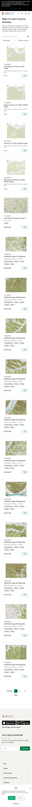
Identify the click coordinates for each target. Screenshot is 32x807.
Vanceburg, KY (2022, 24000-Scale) (14, 67)
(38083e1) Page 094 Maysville (14, 297)
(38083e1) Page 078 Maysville (14, 379)
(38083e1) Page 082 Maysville (14, 501)
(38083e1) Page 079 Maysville (14, 542)
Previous (9, 691)
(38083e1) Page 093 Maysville (14, 665)
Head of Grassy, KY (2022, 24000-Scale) (16, 106)
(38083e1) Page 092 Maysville (14, 338)
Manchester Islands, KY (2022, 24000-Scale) (14, 181)
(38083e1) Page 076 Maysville (14, 460)
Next (16, 695)
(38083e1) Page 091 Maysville (14, 624)
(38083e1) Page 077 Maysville (14, 256)
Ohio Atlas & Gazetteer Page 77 (15, 218)
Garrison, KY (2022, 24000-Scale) (16, 143)
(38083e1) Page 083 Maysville (14, 420)
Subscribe (25, 748)
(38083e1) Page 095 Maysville (14, 583)
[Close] (30, 787)
